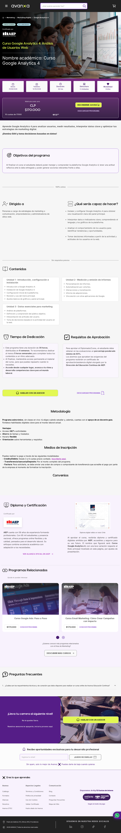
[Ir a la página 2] (63, 637)
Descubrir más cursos (59, 653)
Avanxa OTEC (7, 808)
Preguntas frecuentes (57, 800)
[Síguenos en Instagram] (82, 826)
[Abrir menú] (6, 6)
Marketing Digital (24, 17)
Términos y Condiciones (34, 791)
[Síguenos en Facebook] (105, 826)
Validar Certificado (32, 804)
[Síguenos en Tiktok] (93, 826)
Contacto (52, 796)
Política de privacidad (33, 796)
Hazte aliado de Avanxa (34, 808)
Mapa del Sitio (54, 804)
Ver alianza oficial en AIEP (36, 554)
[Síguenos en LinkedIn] (71, 826)
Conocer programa (28, 627)
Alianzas (5, 800)
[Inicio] (3, 17)
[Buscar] (84, 6)
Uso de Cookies (31, 800)
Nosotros (5, 804)
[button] (117, 815)
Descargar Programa (88, 111)
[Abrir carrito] (114, 6)
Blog (50, 791)
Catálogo (5, 791)
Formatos (5, 796)
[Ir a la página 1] (57, 637)
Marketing (11, 17)
